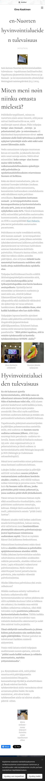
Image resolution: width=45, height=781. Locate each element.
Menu (42, 7)
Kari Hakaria (33, 221)
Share (7, 747)
